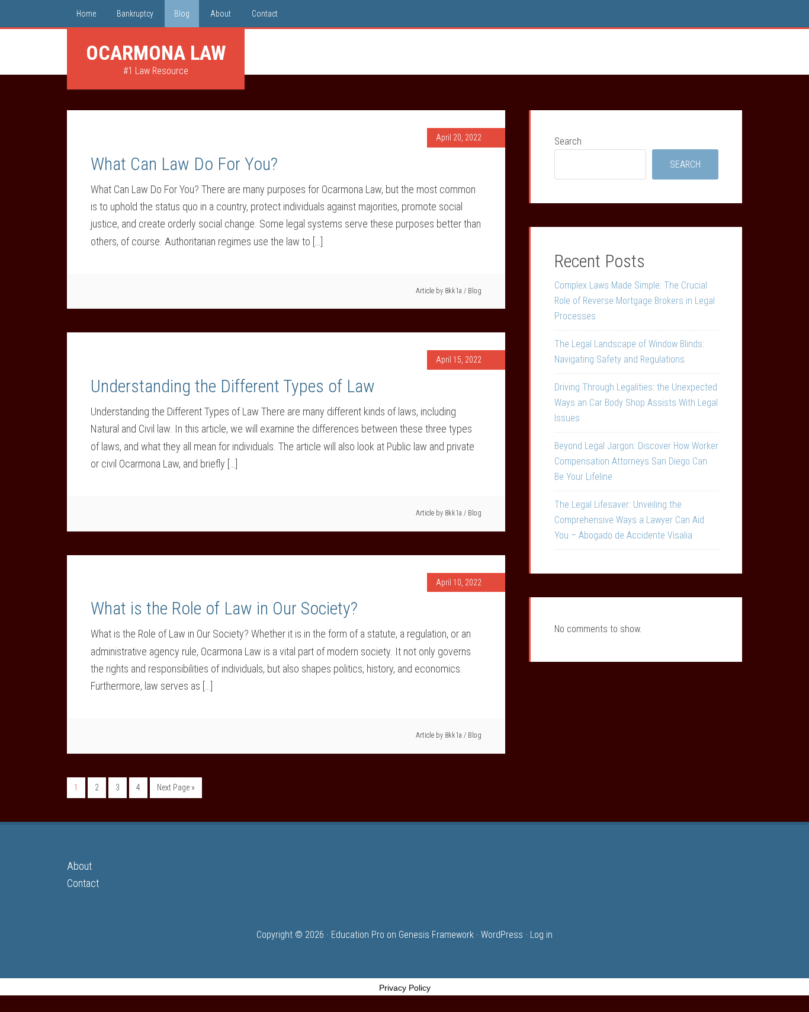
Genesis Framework (436, 934)
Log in (541, 934)
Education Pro (357, 934)
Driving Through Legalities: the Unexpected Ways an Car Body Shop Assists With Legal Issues (636, 403)
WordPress (502, 934)
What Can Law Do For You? (184, 163)
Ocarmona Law (156, 53)
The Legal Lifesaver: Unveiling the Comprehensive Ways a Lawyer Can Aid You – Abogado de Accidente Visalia (629, 520)
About (79, 866)
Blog (474, 291)
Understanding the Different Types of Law (233, 386)
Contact (83, 883)
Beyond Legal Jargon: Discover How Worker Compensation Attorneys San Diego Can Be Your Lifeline (636, 461)
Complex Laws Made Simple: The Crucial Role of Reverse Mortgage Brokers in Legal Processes (634, 301)
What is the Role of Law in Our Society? (224, 608)
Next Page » (176, 787)
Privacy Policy (405, 987)
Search (568, 141)
